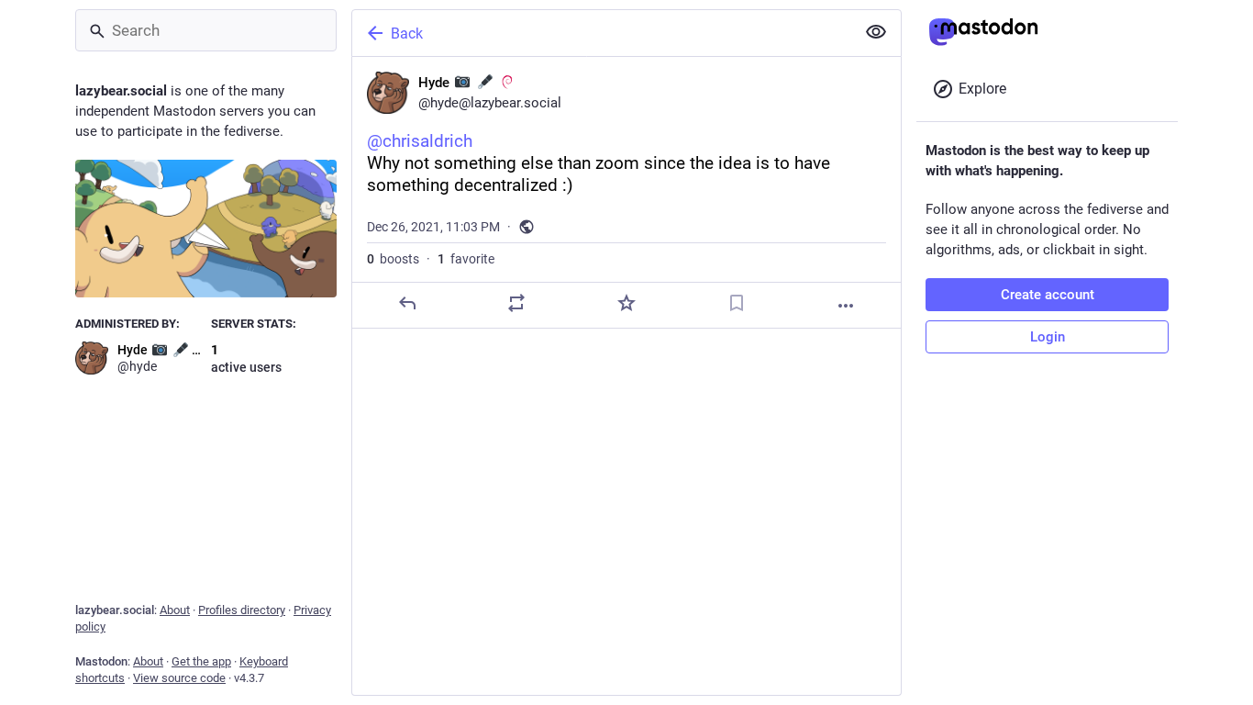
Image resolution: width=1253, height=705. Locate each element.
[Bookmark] (737, 303)
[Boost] (516, 303)
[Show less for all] (876, 32)
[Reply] (407, 303)
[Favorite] (626, 303)
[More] (846, 306)
